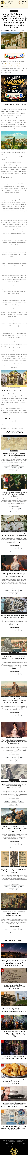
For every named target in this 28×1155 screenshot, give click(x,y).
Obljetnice (10, 737)
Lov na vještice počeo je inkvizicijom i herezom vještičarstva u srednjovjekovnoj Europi (14, 913)
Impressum (3, 1143)
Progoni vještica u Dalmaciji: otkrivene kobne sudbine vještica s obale (14, 616)
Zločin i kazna (14, 433)
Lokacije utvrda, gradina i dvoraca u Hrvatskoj (14, 1146)
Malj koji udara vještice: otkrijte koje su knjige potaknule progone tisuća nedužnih (14, 870)
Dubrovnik (21, 428)
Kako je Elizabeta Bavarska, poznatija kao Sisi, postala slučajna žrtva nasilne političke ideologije (14, 741)
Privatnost (5, 1144)
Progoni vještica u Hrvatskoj (9, 531)
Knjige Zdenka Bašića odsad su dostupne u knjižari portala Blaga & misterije (14, 1058)
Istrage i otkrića (14, 652)
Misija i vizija (25, 1143)
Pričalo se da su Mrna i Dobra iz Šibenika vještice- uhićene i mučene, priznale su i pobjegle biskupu (14, 700)
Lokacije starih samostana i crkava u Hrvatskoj (16, 1144)
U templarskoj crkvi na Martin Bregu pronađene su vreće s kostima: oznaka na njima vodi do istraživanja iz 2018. (14, 1009)
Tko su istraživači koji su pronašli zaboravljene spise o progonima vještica (14, 534)
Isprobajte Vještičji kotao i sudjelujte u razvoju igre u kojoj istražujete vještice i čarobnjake (14, 494)
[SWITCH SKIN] (23, 2)
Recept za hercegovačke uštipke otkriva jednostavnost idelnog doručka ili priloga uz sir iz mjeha (14, 1081)
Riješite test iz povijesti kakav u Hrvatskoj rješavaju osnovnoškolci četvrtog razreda (14, 986)
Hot (2, 945)
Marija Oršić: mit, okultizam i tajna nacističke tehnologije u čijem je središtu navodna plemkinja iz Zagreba (14, 1104)
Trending (2, 993)
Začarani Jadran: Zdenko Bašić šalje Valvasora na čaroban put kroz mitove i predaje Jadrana (14, 1128)
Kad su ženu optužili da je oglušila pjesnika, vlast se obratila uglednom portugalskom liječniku (14, 658)
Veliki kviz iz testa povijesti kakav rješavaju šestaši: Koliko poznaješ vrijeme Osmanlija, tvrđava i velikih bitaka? (14, 1034)
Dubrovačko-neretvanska (9, 428)
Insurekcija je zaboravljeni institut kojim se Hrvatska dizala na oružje (14, 454)
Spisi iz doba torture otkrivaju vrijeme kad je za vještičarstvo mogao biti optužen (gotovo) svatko (14, 785)
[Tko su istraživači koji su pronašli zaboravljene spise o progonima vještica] (14, 522)
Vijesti (9, 490)
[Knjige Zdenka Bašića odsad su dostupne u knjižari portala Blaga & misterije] (14, 1047)
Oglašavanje (8, 1143)
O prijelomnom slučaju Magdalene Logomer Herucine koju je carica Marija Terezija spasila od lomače (14, 574)
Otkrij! (23, 462)
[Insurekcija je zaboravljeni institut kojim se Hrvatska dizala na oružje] (14, 442)
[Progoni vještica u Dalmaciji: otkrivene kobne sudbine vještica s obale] (14, 604)
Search (25, 6)
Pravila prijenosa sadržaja (16, 1143)
